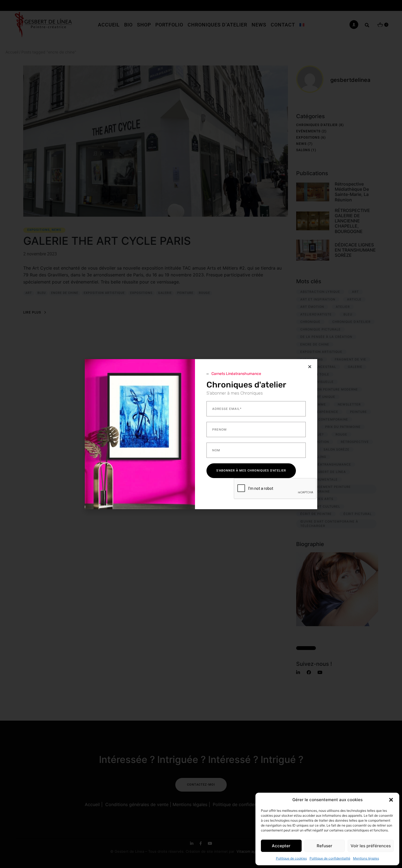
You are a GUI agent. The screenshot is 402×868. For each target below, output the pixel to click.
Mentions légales (366, 858)
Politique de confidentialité (330, 858)
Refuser (324, 845)
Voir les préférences (371, 845)
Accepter (281, 845)
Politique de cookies (291, 858)
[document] (201, 434)
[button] (391, 800)
